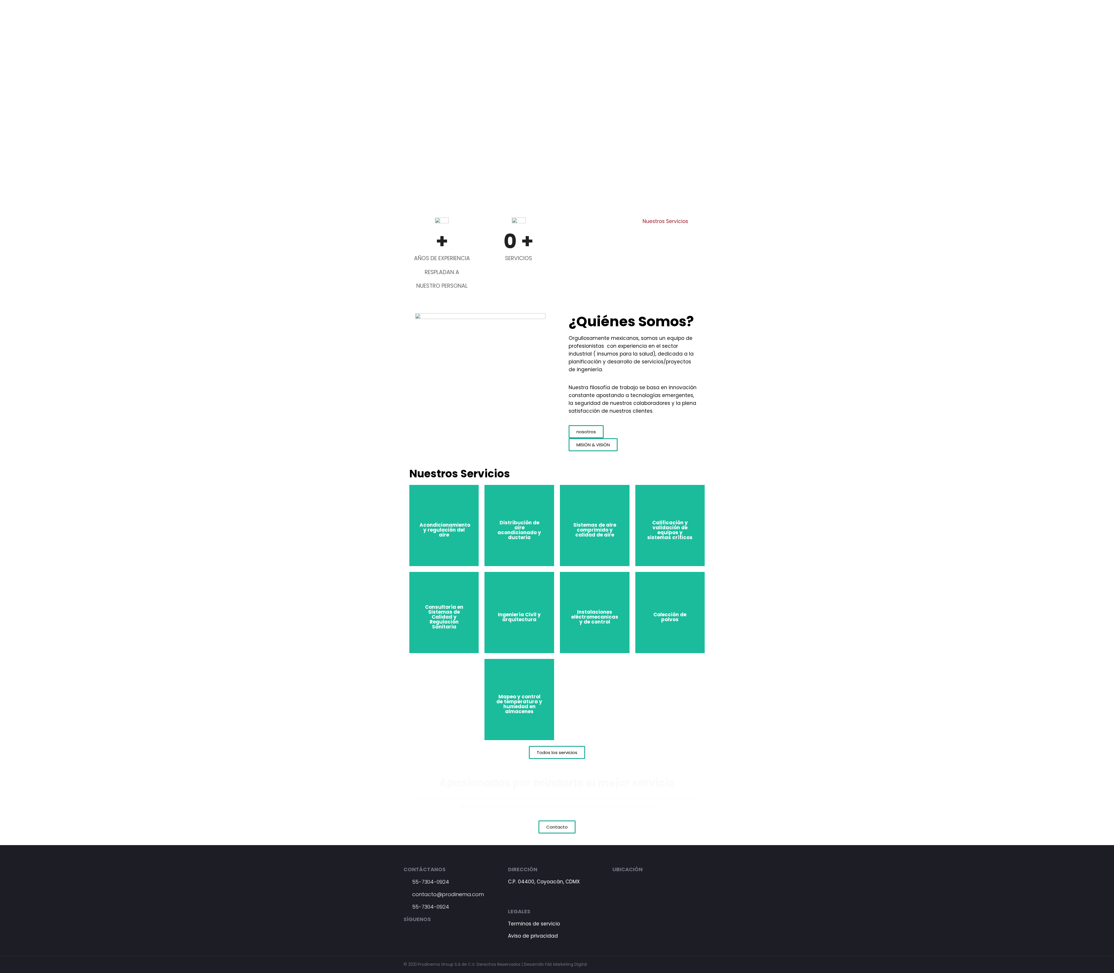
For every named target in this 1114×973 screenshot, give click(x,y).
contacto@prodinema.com (447, 894)
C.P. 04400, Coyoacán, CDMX (544, 881)
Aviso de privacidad (533, 935)
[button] (586, 431)
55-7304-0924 (430, 881)
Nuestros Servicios (665, 221)
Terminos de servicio (534, 923)
